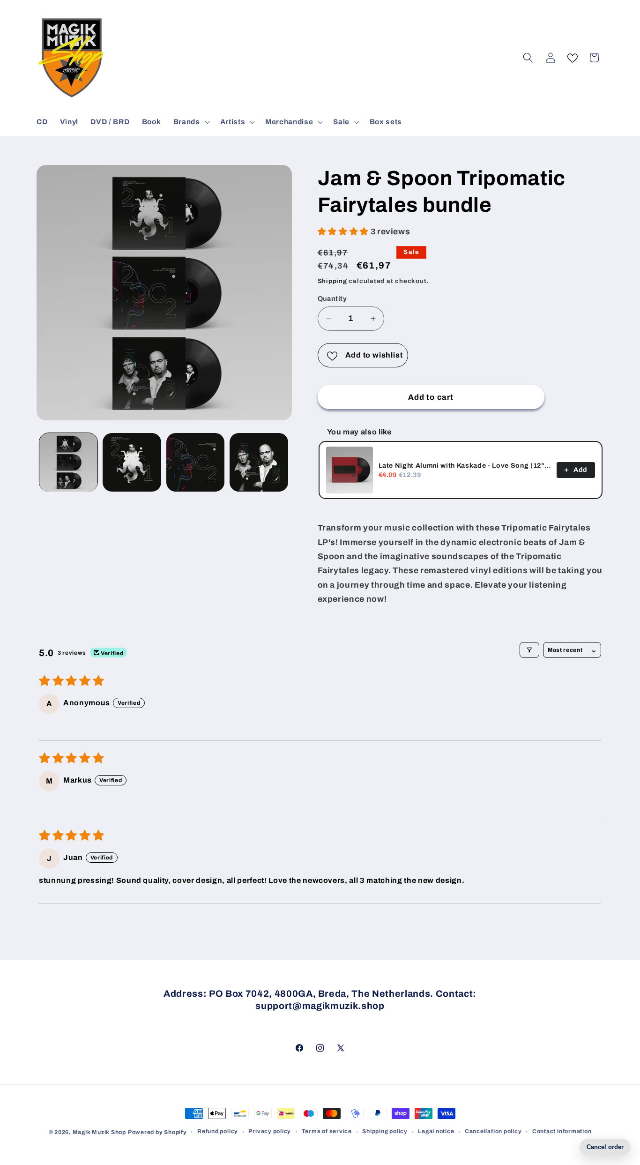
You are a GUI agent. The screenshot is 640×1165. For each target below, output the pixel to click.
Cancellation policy (493, 1131)
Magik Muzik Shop (99, 1132)
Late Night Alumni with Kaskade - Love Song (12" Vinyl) (465, 465)
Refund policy (217, 1131)
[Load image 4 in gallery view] (259, 462)
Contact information (562, 1131)
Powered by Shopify (157, 1132)
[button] (190, 122)
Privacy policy (269, 1131)
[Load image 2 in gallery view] (132, 462)
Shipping (332, 280)
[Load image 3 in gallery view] (195, 462)
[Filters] (529, 650)
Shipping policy (385, 1131)
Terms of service (327, 1131)
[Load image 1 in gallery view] (68, 462)
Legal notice (436, 1131)
